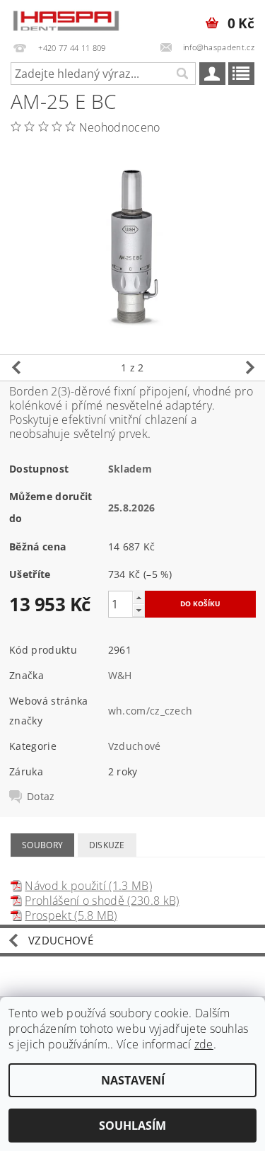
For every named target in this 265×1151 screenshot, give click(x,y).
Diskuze (107, 845)
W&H (120, 675)
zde (203, 1044)
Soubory (42, 845)
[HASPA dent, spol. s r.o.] (66, 18)
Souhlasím (132, 1125)
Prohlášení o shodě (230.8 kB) (102, 900)
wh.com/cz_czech (150, 710)
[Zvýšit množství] (138, 597)
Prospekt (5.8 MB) (71, 915)
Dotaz (41, 796)
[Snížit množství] (138, 610)
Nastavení (133, 1080)
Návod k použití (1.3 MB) (88, 885)
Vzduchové (134, 746)
